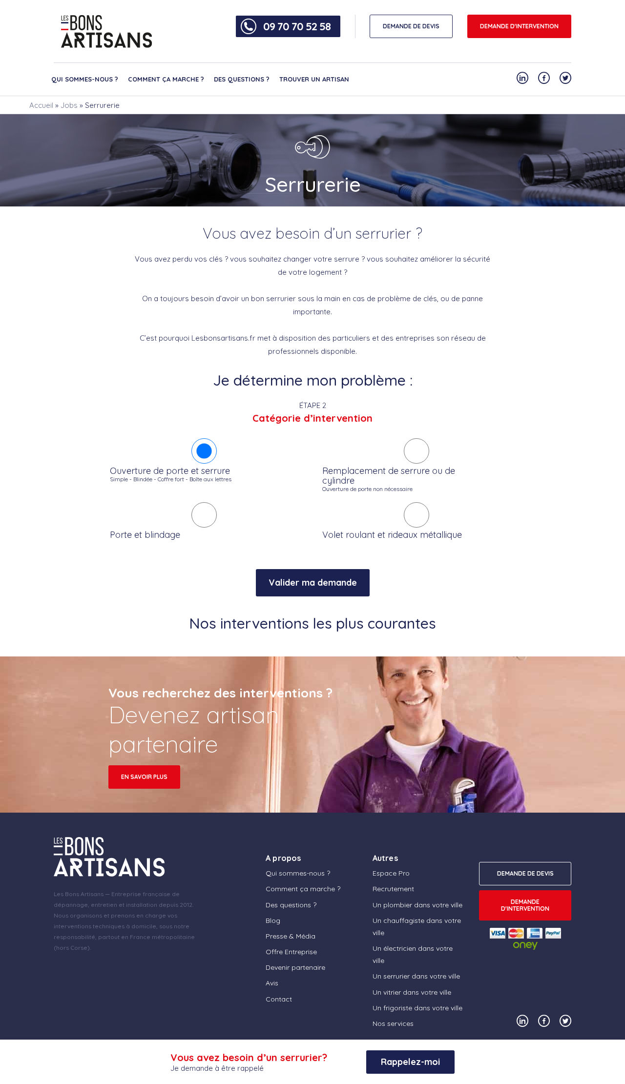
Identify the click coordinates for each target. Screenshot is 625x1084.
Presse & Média (290, 936)
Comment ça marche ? (166, 79)
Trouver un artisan (314, 79)
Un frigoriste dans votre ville (417, 1007)
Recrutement (393, 888)
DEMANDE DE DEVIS (411, 26)
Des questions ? (242, 79)
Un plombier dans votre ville (417, 904)
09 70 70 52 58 (297, 26)
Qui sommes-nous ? (84, 79)
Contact (279, 999)
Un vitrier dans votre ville (412, 992)
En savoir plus (144, 776)
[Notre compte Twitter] (565, 78)
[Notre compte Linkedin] (522, 78)
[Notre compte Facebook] (544, 78)
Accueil (41, 105)
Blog (273, 920)
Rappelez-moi (410, 1061)
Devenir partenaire (295, 967)
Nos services (393, 1023)
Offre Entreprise (291, 951)
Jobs (69, 105)
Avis (272, 983)
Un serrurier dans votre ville (416, 976)
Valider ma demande (313, 582)
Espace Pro (391, 873)
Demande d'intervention (519, 26)
